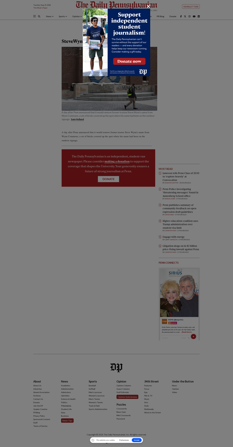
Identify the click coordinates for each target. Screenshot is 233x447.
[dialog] (116, 223)
